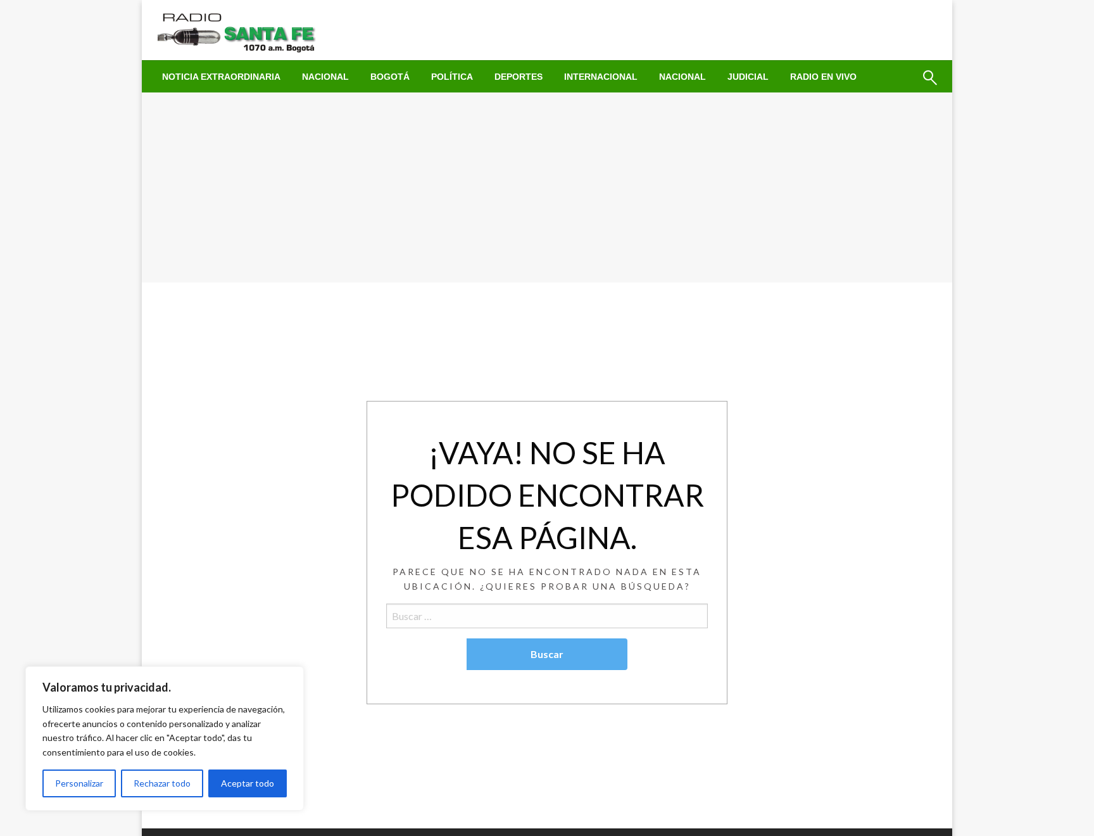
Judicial (748, 77)
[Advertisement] (547, 187)
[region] (164, 738)
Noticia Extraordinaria (221, 77)
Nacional (325, 77)
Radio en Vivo (823, 77)
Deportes (518, 77)
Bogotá (390, 77)
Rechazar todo (162, 783)
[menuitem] (221, 76)
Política (452, 77)
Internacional (601, 77)
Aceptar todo (247, 783)
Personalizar (79, 783)
